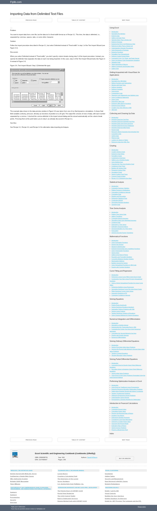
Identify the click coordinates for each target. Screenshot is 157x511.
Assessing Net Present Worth (120, 423)
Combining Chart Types (118, 166)
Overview (13, 502)
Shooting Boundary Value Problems (122, 355)
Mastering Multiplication (118, 247)
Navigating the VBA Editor (119, 81)
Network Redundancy (112, 484)
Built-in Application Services (68, 498)
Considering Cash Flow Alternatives (122, 419)
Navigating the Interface (118, 34)
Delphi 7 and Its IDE (112, 491)
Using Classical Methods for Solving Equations (125, 315)
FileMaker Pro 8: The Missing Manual (71, 470)
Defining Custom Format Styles (120, 56)
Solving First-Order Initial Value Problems (123, 347)
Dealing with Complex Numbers (121, 267)
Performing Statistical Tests (119, 198)
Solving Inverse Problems (119, 428)
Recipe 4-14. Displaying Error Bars (122, 178)
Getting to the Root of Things (120, 255)
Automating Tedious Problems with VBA (123, 309)
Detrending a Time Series (119, 224)
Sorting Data (115, 136)
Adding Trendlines (117, 216)
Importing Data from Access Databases (123, 125)
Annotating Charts (117, 172)
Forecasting (115, 231)
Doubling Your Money (118, 415)
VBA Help (114, 110)
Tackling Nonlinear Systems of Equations (123, 313)
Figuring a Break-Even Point (120, 430)
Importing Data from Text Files (120, 119)
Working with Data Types (119, 85)
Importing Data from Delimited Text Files (123, 121)
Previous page (31, 20)
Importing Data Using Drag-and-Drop (122, 123)
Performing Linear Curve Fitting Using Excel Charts (126, 277)
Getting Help (115, 68)
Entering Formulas (117, 42)
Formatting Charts (117, 156)
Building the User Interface (114, 496)
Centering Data (116, 222)
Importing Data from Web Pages (121, 127)
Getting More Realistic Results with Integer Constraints (127, 391)
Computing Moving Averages (120, 218)
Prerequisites (15, 497)
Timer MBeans (15, 484)
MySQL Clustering (111, 470)
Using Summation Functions (120, 242)
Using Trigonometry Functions (120, 251)
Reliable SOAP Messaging (19, 481)
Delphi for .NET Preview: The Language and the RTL (123, 501)
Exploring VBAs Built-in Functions (121, 103)
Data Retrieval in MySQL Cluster (116, 481)
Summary (13, 492)
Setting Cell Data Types (118, 38)
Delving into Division (117, 244)
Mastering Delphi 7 (112, 487)
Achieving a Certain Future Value (121, 421)
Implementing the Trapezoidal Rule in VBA (124, 327)
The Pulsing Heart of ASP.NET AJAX (70, 491)
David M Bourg (92, 457)
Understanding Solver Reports (120, 397)
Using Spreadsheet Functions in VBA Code (124, 265)
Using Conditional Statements (120, 97)
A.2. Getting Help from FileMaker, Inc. (71, 484)
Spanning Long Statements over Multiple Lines (125, 95)
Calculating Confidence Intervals (121, 192)
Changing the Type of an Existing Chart (123, 164)
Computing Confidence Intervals (121, 295)
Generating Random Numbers (120, 202)
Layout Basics (63, 474)
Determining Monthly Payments (121, 417)
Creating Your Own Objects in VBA (121, 108)
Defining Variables (117, 87)
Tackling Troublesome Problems (121, 393)
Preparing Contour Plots (118, 170)
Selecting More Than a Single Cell (121, 40)
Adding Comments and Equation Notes (123, 66)
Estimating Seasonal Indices (120, 226)
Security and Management (114, 479)
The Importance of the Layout (68, 479)
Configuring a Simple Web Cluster (22, 476)
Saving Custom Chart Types (120, 174)
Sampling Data (116, 204)
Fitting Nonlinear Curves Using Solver (122, 291)
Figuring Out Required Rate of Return (122, 413)
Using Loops (115, 99)
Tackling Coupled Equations (120, 353)
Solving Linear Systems (118, 311)
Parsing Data (115, 130)
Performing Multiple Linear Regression (123, 287)
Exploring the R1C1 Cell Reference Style (123, 44)
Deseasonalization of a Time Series (122, 228)
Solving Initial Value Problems (120, 373)
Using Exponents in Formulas (120, 50)
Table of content (78, 20)
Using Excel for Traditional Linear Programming (125, 387)
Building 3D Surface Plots (119, 168)
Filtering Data (115, 138)
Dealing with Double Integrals (120, 335)
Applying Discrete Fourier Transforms (122, 233)
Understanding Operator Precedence (122, 48)
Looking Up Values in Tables (120, 140)
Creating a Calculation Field (67, 476)
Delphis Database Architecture (116, 498)
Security (13, 500)
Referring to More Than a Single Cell (122, 46)
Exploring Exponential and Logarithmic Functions (126, 249)
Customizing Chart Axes (118, 158)
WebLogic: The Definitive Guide (22, 470)
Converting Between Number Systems (123, 259)
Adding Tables (110, 476)
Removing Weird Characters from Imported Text (125, 132)
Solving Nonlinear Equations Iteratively (123, 307)
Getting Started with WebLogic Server (23, 474)
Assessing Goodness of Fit (119, 293)
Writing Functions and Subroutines (121, 83)
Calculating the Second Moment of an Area (124, 333)
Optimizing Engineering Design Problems (124, 395)
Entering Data (116, 36)
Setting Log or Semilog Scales (120, 160)
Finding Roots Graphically (119, 305)
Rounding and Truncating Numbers (122, 257)
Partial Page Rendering (66, 493)
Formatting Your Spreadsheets (120, 54)
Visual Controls (110, 493)
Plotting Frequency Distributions (121, 190)
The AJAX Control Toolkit (66, 496)
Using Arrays (115, 91)
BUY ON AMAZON (125, 458)
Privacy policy (142, 507)
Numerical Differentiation (119, 337)
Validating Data (116, 62)
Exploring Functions (117, 52)
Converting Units (116, 134)
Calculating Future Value (119, 411)
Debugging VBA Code (118, 101)
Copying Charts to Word (118, 176)
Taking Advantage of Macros (120, 64)
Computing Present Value (119, 409)
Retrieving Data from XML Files (121, 142)
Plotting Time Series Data (119, 214)
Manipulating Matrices (118, 261)
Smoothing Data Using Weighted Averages (124, 220)
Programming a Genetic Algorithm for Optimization (126, 399)
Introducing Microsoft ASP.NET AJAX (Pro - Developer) (77, 487)
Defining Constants (117, 89)
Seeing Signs (115, 253)
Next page (126, 20)
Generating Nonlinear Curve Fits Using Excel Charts (127, 289)
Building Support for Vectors (120, 263)
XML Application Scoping (19, 479)
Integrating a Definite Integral (120, 325)
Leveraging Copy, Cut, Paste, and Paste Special (125, 58)
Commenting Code (117, 93)
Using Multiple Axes (117, 162)
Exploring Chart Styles (118, 154)
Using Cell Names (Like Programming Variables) (126, 60)
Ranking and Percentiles (119, 196)
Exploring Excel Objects (118, 105)
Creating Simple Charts (118, 152)
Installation (109, 474)
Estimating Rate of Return (119, 426)
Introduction (115, 32)
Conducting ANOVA (117, 200)
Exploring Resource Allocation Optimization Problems (127, 389)
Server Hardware (64, 481)
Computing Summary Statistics (120, 188)
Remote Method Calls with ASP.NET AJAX (72, 501)
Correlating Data (116, 194)
